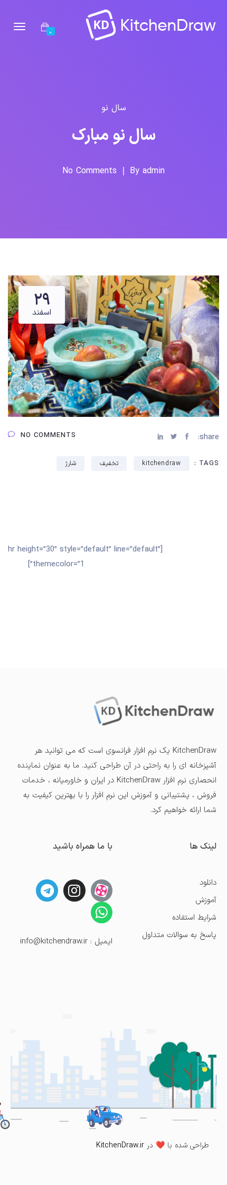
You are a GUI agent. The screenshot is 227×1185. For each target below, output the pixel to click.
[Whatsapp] (102, 913)
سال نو (113, 108)
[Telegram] (47, 890)
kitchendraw (161, 463)
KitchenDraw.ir (120, 1145)
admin (154, 171)
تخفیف (109, 463)
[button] (45, 28)
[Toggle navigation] (19, 26)
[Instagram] (74, 890)
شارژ (70, 463)
